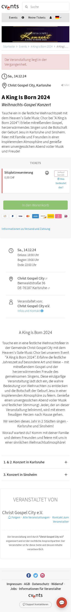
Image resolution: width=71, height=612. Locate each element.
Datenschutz (40, 584)
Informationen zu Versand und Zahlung (26, 229)
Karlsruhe (40, 287)
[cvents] (10, 6)
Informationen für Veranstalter (40, 589)
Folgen (15, 517)
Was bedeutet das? (61, 183)
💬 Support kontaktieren (35, 604)
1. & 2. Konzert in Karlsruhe (23, 462)
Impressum (14, 584)
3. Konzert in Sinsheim (20, 474)
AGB (27, 584)
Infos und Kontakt (29, 311)
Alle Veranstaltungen (36, 517)
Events (23, 46)
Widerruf (57, 584)
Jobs (13, 589)
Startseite (9, 46)
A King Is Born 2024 (42, 46)
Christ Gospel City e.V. (22, 512)
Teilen (66, 85)
